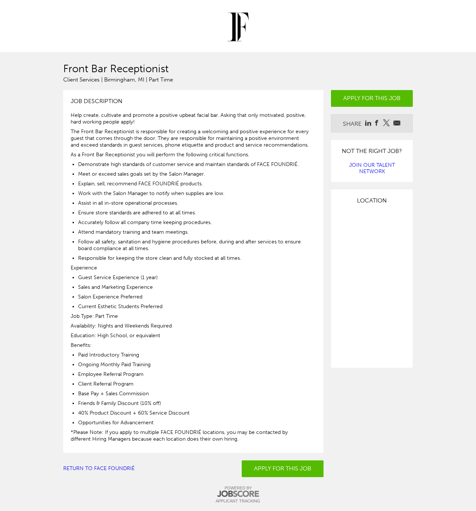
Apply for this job (282, 468)
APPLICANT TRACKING (238, 501)
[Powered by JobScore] (238, 494)
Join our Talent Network (372, 168)
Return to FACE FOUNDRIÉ (99, 468)
